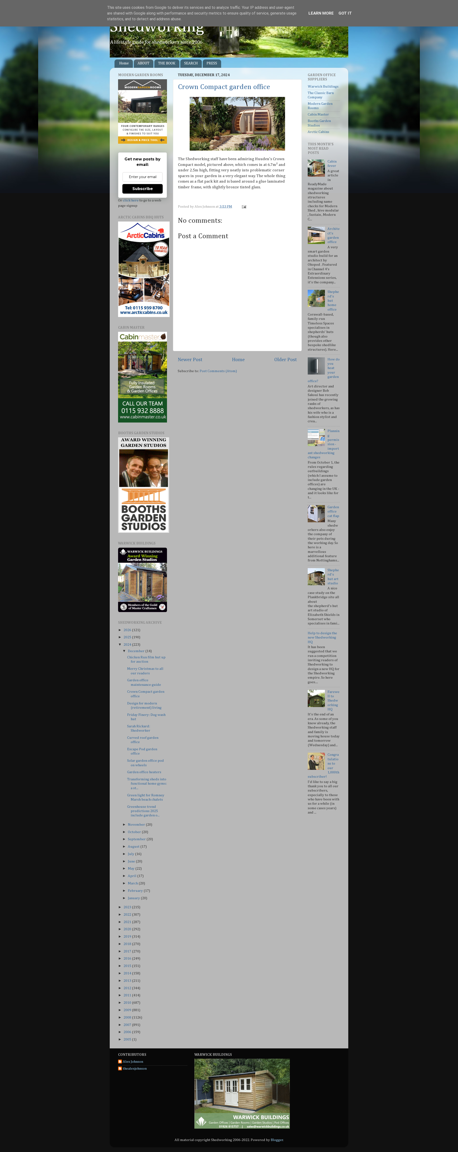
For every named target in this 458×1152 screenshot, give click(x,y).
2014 (128, 973)
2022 (128, 914)
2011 (128, 995)
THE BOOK (166, 63)
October (135, 832)
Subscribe (142, 188)
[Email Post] (243, 206)
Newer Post (190, 359)
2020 (128, 929)
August (134, 846)
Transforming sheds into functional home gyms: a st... (147, 783)
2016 (128, 958)
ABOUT (143, 63)
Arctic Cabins (318, 132)
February (136, 891)
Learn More (321, 13)
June (132, 861)
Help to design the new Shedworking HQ (322, 637)
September (137, 839)
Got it (345, 13)
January (134, 898)
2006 (128, 1032)
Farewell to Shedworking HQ (333, 700)
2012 (128, 988)
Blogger (277, 1140)
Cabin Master (318, 114)
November (137, 824)
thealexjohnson (135, 1068)
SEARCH (191, 63)
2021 (128, 922)
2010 (128, 1002)
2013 (128, 981)
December (136, 651)
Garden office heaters (144, 772)
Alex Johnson (133, 1061)
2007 (128, 1025)
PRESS (212, 63)
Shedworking (157, 27)
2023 (128, 907)
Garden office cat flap (333, 511)
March (133, 883)
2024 (128, 644)
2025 (128, 637)
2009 (128, 1010)
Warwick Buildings (323, 86)
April (132, 876)
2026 (128, 630)
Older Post (285, 359)
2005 (128, 1039)
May (131, 868)
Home (124, 63)
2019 (128, 936)
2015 (128, 966)
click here (131, 200)
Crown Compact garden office (224, 87)
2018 (128, 944)
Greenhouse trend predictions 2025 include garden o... (143, 811)
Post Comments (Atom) (218, 371)
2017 (128, 951)
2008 (128, 1017)
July (131, 854)
